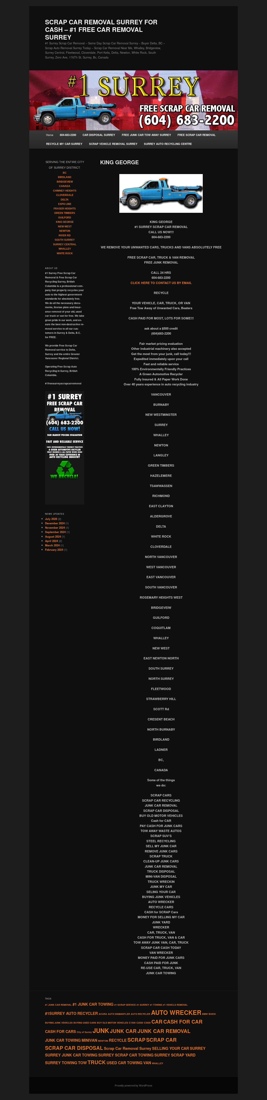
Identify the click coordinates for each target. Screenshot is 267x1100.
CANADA (64, 186)
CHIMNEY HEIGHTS (64, 190)
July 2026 (51, 519)
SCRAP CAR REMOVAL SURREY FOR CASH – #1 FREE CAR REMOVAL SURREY (101, 29)
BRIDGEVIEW (65, 181)
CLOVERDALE (64, 195)
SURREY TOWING (61, 1062)
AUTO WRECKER (176, 1012)
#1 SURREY (143, 1004)
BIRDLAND (64, 177)
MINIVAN (89, 1040)
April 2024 (51, 541)
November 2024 (55, 527)
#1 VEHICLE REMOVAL (175, 1004)
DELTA (65, 199)
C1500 (132, 1022)
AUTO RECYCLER (140, 1013)
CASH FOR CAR (183, 1021)
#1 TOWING (156, 1004)
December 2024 (55, 523)
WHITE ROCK (65, 253)
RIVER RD (65, 235)
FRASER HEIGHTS (65, 208)
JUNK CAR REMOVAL (163, 1030)
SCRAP (136, 1039)
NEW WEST (65, 226)
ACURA (103, 1013)
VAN (147, 1062)
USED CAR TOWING (124, 1062)
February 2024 (54, 550)
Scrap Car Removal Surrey (127, 1048)
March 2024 (52, 545)
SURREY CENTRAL (64, 244)
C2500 (139, 1022)
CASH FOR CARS (60, 1031)
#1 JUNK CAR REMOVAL (58, 1004)
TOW (82, 1062)
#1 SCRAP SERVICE (125, 1004)
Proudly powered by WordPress (133, 1085)
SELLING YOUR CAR (170, 1048)
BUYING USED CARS (84, 1022)
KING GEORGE (65, 221)
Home (49, 135)
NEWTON (64, 230)
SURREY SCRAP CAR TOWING (126, 1055)
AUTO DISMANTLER (119, 1013)
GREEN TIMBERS (64, 213)
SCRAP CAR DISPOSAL (74, 1047)
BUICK (212, 1013)
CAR (156, 1021)
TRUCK (97, 1062)
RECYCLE (118, 1040)
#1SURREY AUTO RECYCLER (71, 1013)
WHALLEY (65, 248)
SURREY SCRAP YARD (174, 1055)
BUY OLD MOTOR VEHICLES (112, 1022)
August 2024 (53, 536)
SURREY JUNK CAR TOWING (71, 1055)
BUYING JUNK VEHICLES (59, 1022)
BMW (205, 1013)
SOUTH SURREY (65, 239)
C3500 (147, 1022)
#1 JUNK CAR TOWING (93, 1004)
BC (65, 172)
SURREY (197, 1048)
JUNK (101, 1030)
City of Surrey (84, 1032)
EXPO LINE (64, 204)
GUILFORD (64, 217)
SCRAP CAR (161, 1039)
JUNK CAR (123, 1030)
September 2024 (55, 532)
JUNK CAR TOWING (63, 1040)
